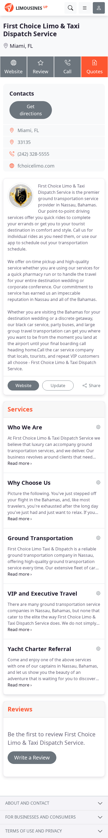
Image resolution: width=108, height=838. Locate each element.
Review (40, 71)
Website (13, 71)
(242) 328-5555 (33, 154)
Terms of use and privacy (33, 831)
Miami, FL (21, 45)
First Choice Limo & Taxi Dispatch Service (41, 29)
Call (67, 71)
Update (58, 385)
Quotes (95, 71)
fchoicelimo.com (36, 166)
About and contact (27, 803)
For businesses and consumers (40, 817)
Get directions (31, 110)
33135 (24, 142)
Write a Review (32, 757)
